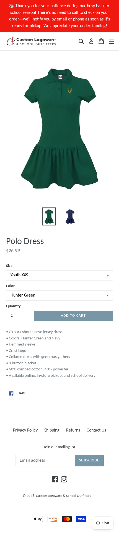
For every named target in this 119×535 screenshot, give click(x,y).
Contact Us (96, 430)
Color (10, 286)
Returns (73, 430)
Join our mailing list (59, 447)
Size (9, 266)
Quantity (13, 306)
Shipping (52, 430)
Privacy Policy (25, 430)
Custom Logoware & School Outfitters (63, 496)
